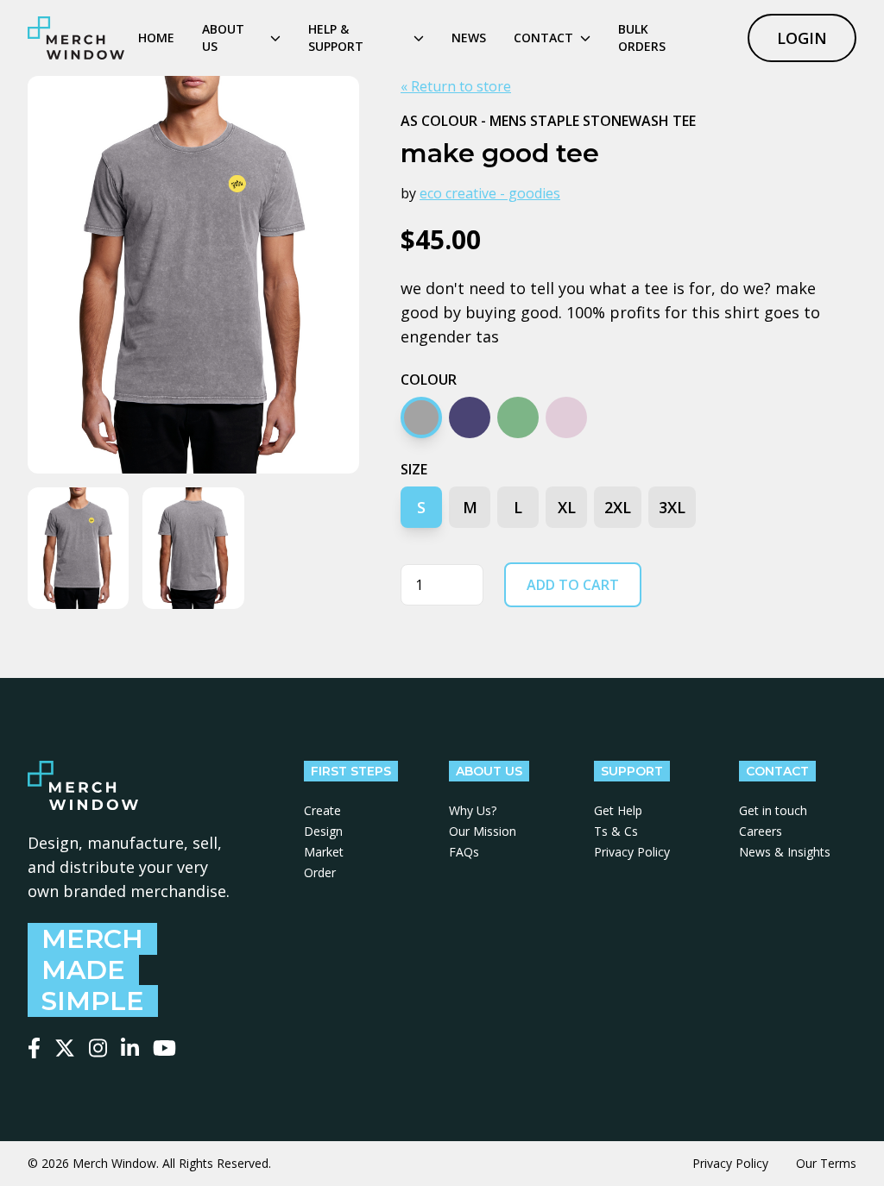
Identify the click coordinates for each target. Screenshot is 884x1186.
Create (322, 810)
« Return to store (456, 86)
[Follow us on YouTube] (164, 1048)
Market (324, 852)
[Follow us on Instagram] (98, 1048)
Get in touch (773, 810)
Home (156, 37)
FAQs (464, 852)
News (468, 37)
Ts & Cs (616, 831)
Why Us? (472, 810)
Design (323, 831)
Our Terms (826, 1163)
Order (320, 872)
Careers (760, 831)
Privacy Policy (632, 852)
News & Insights (784, 852)
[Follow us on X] (64, 1048)
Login (802, 38)
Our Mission (482, 831)
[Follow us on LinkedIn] (130, 1048)
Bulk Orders (642, 37)
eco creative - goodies (490, 193)
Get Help (618, 810)
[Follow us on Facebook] (34, 1048)
